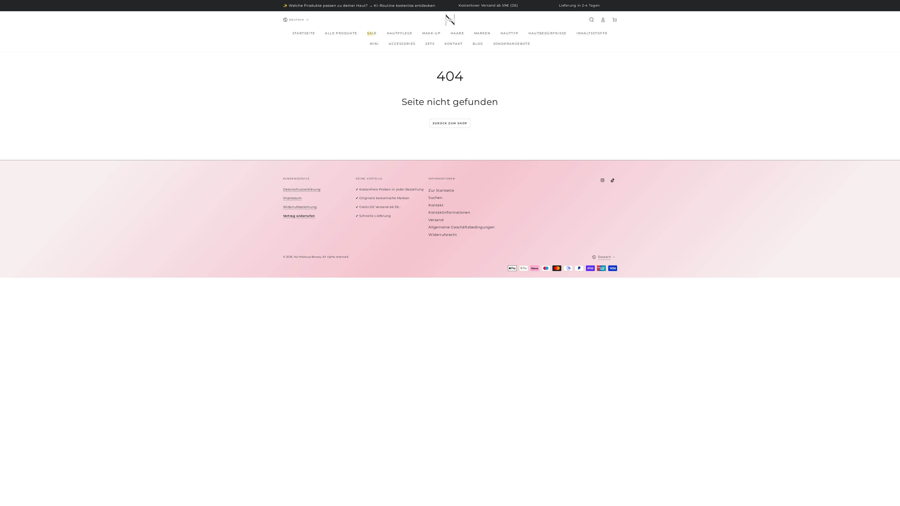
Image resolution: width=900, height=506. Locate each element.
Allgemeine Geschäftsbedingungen (461, 227)
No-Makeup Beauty (307, 256)
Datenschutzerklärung (302, 189)
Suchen (435, 197)
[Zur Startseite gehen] (450, 20)
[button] (591, 20)
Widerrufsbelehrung (300, 207)
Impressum (292, 198)
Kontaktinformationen (449, 212)
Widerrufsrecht (442, 234)
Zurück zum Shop (450, 123)
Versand (435, 220)
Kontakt (435, 205)
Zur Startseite (441, 190)
